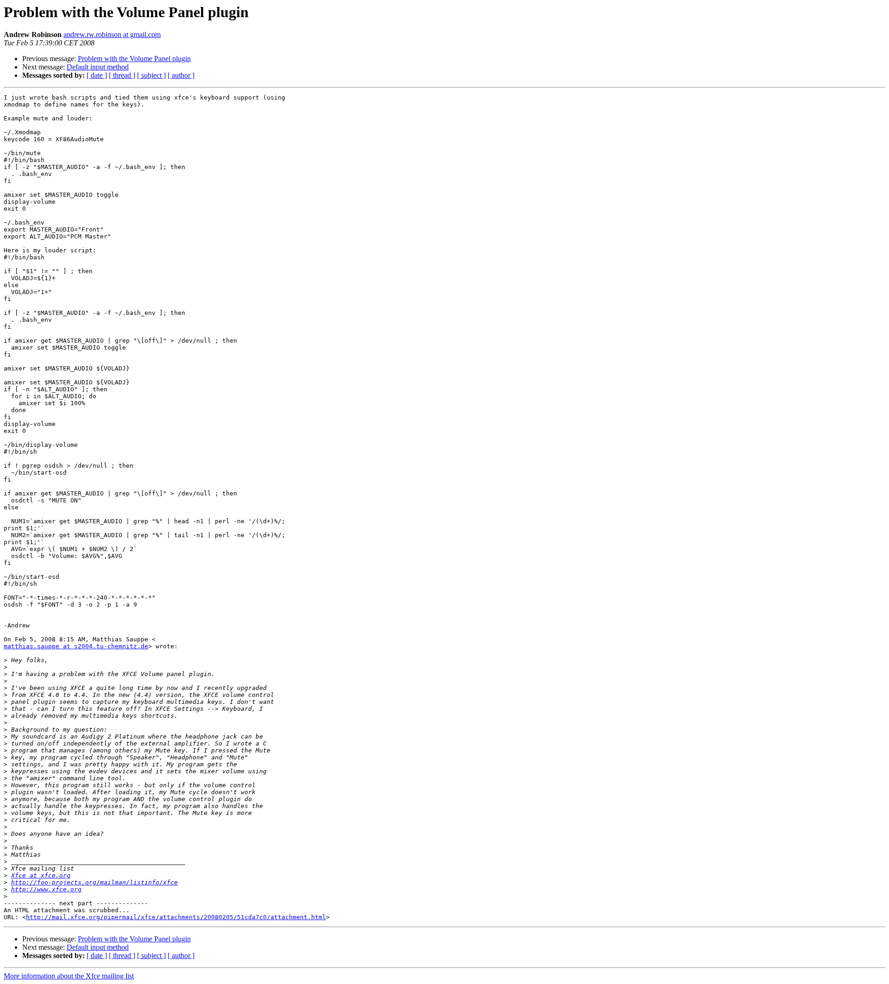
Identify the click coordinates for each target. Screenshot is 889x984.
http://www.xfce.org (46, 889)
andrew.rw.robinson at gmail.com (112, 34)
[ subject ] (151, 75)
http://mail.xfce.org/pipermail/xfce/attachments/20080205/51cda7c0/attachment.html (176, 917)
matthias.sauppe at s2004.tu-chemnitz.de (76, 646)
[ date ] (97, 75)
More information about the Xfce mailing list (69, 976)
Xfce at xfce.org (40, 875)
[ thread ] (122, 75)
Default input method (98, 67)
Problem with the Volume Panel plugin (134, 59)
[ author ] (181, 75)
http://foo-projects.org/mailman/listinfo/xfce (94, 882)
